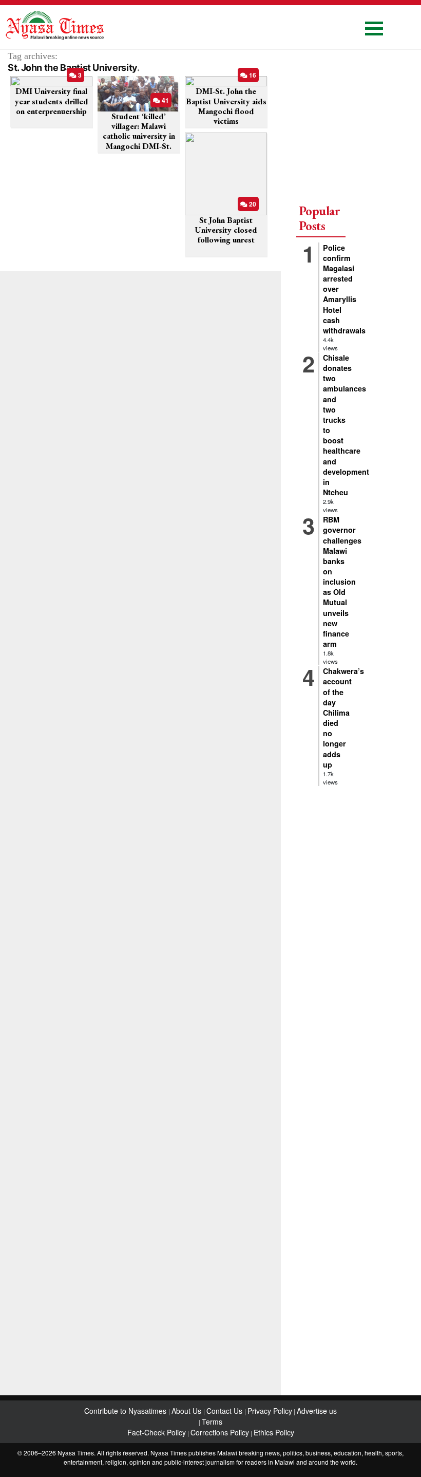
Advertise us (317, 1411)
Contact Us (225, 1411)
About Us (187, 1411)
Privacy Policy (269, 1411)
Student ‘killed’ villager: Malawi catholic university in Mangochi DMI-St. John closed (139, 136)
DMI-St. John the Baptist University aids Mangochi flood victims (226, 106)
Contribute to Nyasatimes (126, 1411)
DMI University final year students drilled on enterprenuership (51, 101)
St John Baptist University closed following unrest (226, 230)
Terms (212, 1421)
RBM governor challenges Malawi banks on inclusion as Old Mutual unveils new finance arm (342, 581)
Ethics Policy (274, 1432)
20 (251, 204)
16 (251, 75)
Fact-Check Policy (156, 1432)
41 (164, 100)
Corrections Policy (219, 1432)
